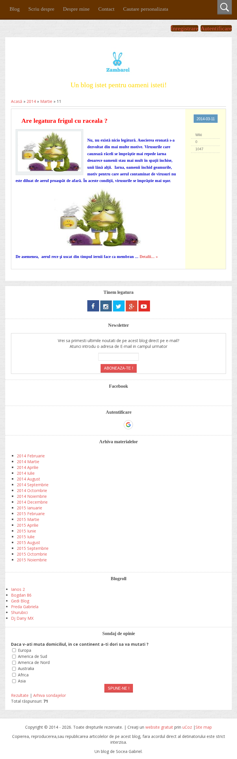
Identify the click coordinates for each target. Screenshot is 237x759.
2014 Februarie (31, 456)
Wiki (198, 135)
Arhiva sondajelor (49, 695)
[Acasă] (118, 74)
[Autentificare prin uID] (108, 424)
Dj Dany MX (22, 618)
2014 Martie (28, 461)
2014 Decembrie (32, 502)
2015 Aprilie (27, 525)
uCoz (187, 727)
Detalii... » (149, 257)
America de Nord (34, 662)
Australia (26, 668)
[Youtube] (144, 310)
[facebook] (93, 310)
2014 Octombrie (32, 490)
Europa (24, 650)
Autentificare (216, 28)
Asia (22, 681)
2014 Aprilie (27, 467)
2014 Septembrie (33, 484)
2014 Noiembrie (32, 496)
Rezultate (20, 695)
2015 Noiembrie (32, 560)
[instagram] (106, 310)
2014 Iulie (26, 473)
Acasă (16, 101)
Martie (46, 101)
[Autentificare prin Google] (128, 424)
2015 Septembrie (33, 548)
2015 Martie (28, 519)
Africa (23, 675)
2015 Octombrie (32, 554)
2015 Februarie (31, 513)
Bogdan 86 (21, 595)
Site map (203, 727)
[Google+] (131, 310)
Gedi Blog (20, 601)
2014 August (28, 479)
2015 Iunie (26, 531)
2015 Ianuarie (29, 508)
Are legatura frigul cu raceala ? (64, 120)
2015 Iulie (26, 536)
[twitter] (119, 310)
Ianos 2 (18, 589)
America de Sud (32, 656)
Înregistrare (184, 28)
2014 (31, 101)
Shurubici (19, 612)
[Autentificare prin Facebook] (118, 424)
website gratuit (159, 727)
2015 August (28, 542)
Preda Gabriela (24, 606)
